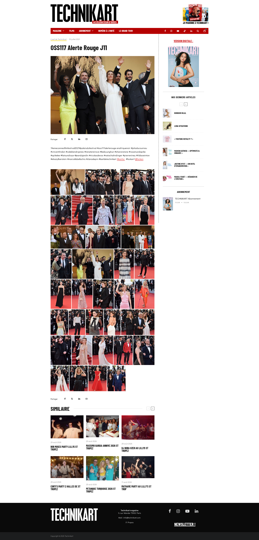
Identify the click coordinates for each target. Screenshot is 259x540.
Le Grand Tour (126, 30)
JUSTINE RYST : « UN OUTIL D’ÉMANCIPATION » (184, 165)
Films (71, 30)
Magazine (57, 30)
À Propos (130, 522)
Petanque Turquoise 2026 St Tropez (101, 490)
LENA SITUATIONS (181, 126)
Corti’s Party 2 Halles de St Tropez (65, 487)
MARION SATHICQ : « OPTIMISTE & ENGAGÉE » (187, 152)
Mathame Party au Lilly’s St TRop (136, 487)
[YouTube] (178, 30)
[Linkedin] (191, 30)
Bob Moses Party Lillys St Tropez (64, 448)
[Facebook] (165, 30)
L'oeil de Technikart (59, 39)
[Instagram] (171, 30)
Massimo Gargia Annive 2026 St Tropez (102, 447)
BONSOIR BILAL (180, 113)
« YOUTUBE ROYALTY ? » (183, 139)
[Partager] (65, 139)
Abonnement (85, 30)
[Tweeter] (72, 139)
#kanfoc (121, 159)
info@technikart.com (132, 517)
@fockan (139, 159)
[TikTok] (184, 30)
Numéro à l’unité (106, 30)
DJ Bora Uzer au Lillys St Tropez (135, 449)
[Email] (87, 139)
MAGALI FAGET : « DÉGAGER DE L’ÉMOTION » (185, 178)
